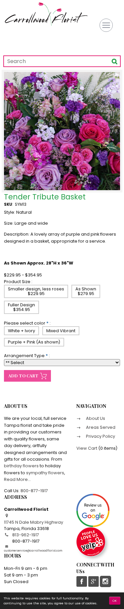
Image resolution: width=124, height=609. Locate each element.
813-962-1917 (25, 535)
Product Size (17, 281)
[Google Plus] (93, 581)
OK (114, 600)
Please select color (24, 323)
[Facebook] (82, 581)
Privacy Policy (100, 436)
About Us (95, 418)
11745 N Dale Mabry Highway (33, 522)
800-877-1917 (34, 491)
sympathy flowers (45, 473)
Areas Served (100, 427)
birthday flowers (21, 466)
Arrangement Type (24, 355)
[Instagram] (105, 581)
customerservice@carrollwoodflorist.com (33, 551)
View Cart (86, 448)
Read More (16, 479)
